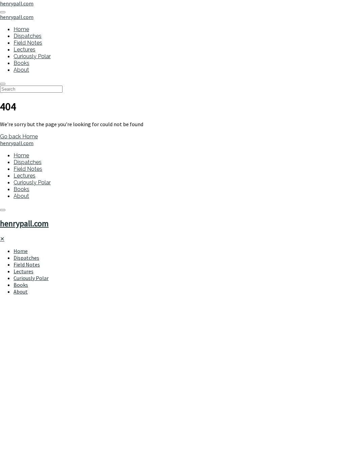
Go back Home (19, 136)
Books (21, 63)
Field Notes (28, 43)
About (21, 70)
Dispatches (28, 36)
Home (21, 29)
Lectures (24, 49)
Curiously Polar (32, 56)
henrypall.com (24, 223)
